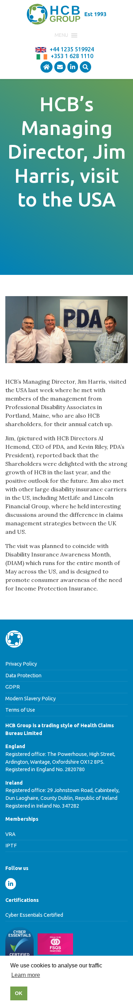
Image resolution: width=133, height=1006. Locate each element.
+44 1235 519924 (72, 49)
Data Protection (23, 675)
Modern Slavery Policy (30, 698)
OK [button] (18, 993)
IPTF (11, 845)
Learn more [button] (25, 975)
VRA (10, 834)
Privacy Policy (21, 664)
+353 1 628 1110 (72, 56)
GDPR (12, 687)
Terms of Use (20, 710)
